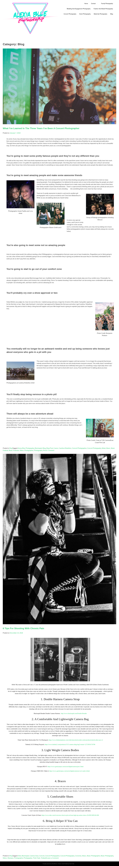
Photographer (28, 450)
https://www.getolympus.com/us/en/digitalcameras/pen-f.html (65, 766)
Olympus (10, 858)
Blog (10, 448)
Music (108, 448)
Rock (45, 450)
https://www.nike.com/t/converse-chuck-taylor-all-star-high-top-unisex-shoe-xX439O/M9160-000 (70, 815)
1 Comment (50, 450)
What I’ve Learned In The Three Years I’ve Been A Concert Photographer (41, 128)
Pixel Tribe (71, 863)
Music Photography (107, 856)
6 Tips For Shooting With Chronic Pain (23, 628)
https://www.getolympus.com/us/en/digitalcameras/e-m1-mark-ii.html (69, 771)
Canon (56, 448)
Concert (41, 856)
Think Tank (36, 858)
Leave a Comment (52, 858)
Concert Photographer (79, 448)
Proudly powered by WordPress (50, 863)
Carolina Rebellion (65, 448)
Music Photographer (93, 856)
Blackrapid (38, 448)
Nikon (22, 450)
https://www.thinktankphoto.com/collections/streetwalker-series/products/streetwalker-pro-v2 (76, 740)
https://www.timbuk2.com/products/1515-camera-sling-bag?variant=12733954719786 (70, 744)
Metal (104, 448)
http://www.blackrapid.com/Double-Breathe (74, 713)
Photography (38, 450)
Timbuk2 (43, 858)
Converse (78, 856)
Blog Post (49, 448)
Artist (19, 856)
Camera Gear (34, 856)
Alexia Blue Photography (26, 448)
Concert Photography (94, 448)
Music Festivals (14, 450)
